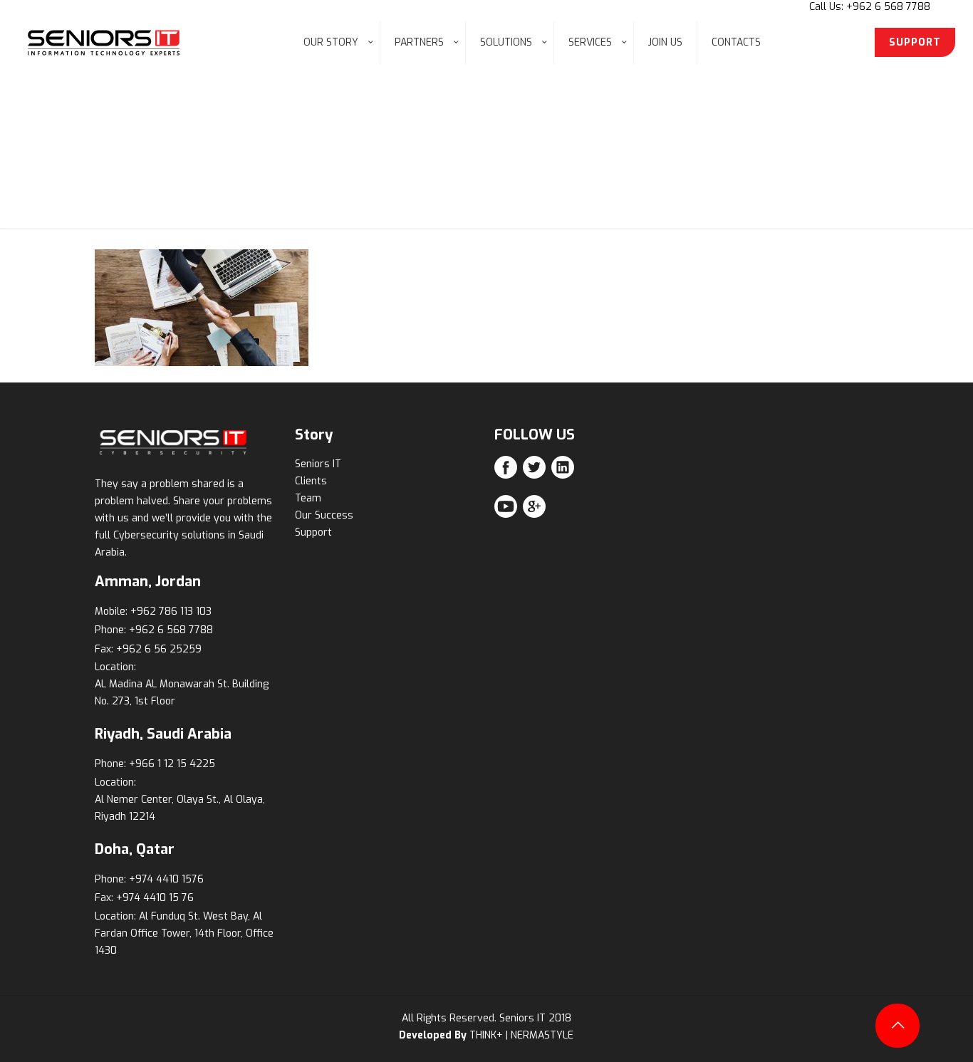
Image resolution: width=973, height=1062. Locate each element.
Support (313, 532)
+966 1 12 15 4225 (172, 764)
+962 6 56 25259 (159, 649)
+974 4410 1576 (166, 879)
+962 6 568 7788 (171, 630)
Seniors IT (318, 464)
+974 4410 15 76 (155, 898)
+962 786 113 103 (171, 611)
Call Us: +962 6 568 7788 (869, 7)
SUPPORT (915, 42)
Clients (311, 481)
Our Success (324, 515)
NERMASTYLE (542, 1035)
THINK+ (486, 1035)
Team (308, 498)
